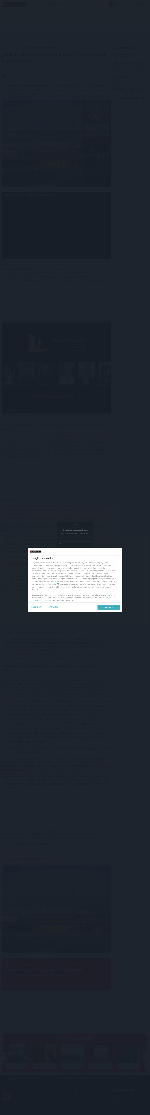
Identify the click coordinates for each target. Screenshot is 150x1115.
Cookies (46, 600)
